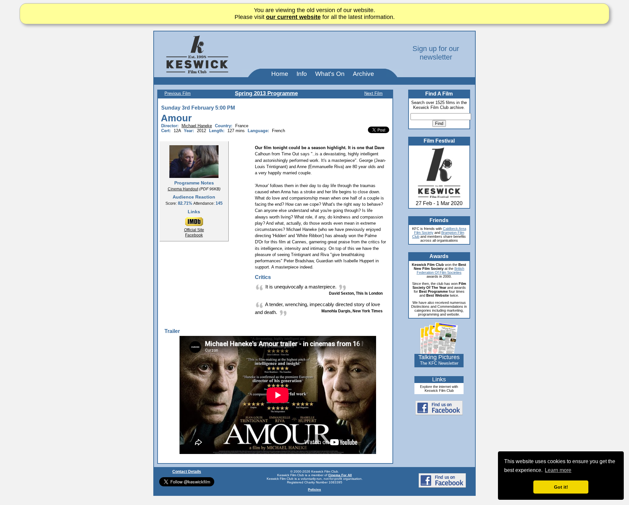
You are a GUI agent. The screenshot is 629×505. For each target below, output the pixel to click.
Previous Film (177, 93)
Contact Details (186, 472)
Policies (314, 489)
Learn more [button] (558, 470)
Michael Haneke (196, 125)
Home (279, 73)
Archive (363, 73)
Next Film (373, 93)
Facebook (194, 235)
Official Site (194, 230)
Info (301, 73)
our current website (293, 17)
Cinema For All (340, 475)
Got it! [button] (561, 487)
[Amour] (194, 161)
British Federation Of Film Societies (441, 270)
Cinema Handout (183, 189)
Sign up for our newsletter (435, 52)
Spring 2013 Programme (266, 93)
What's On (330, 73)
